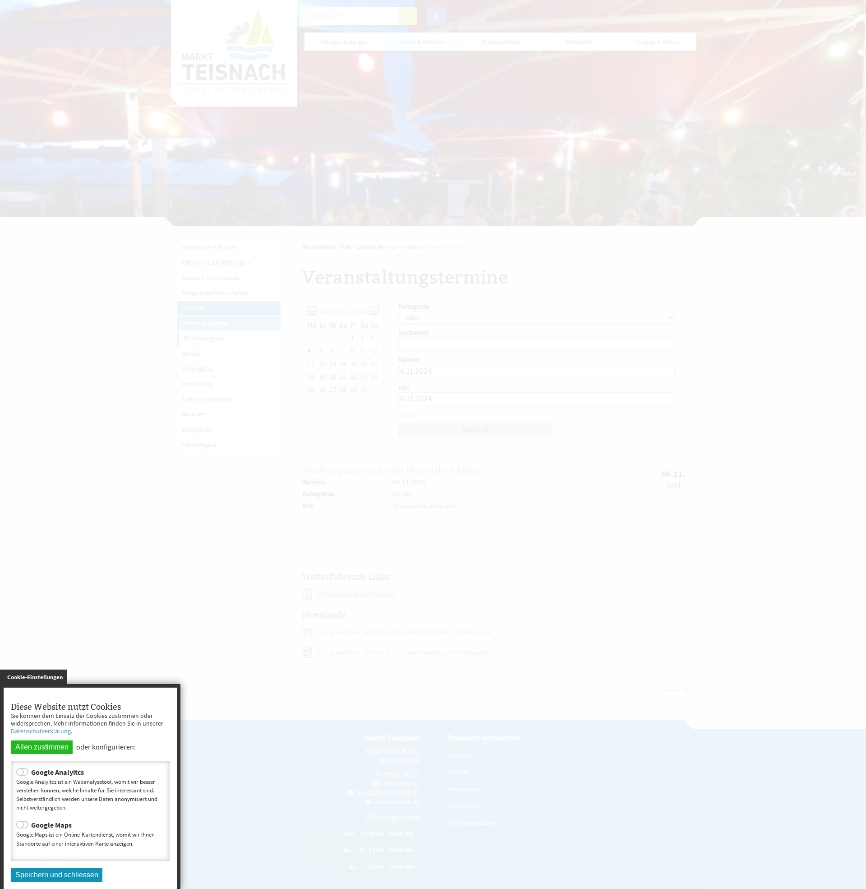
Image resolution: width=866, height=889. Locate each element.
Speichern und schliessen (56, 875)
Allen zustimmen (42, 747)
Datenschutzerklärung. (41, 731)
